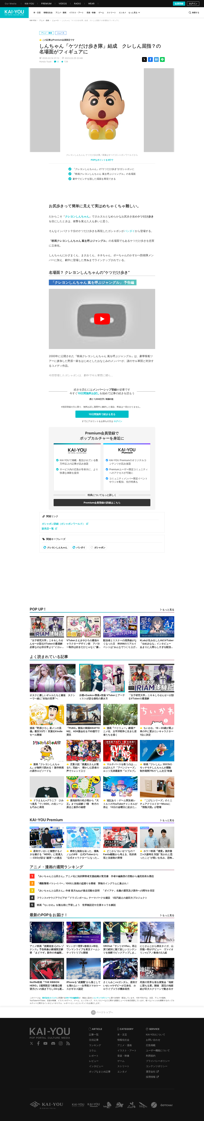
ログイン (193, 3)
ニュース (55, 20)
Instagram (61, 1043)
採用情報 (150, 1076)
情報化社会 (123, 1039)
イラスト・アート (126, 1050)
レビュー (94, 1060)
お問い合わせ (153, 1039)
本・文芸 (122, 1034)
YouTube (45, 1043)
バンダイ (129, 231)
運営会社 (150, 1071)
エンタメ (122, 1071)
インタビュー (96, 1066)
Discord (53, 1043)
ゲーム (121, 1060)
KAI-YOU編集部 (72, 998)
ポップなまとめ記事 (100, 1071)
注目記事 (94, 1039)
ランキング (95, 1045)
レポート (94, 1055)
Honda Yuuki (45, 61)
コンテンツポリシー (101, 998)
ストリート (123, 1066)
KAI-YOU (33, 20)
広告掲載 (150, 1045)
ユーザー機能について (158, 1050)
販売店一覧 (48, 528)
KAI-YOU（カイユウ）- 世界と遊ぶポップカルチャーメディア (14, 13)
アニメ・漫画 (44, 20)
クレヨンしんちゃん (77, 216)
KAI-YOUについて (155, 1034)
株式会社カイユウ (49, 998)
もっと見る (132, 12)
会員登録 (179, 3)
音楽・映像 (123, 1055)
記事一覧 (94, 1034)
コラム (92, 1050)
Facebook (38, 1043)
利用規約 (150, 1055)
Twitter (31, 1043)
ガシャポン (99, 547)
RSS (68, 1043)
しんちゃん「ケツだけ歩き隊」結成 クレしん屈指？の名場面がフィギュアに (100, 49)
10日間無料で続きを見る (102, 414)
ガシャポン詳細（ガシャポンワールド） (63, 523)
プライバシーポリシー (158, 1060)
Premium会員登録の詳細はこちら (102, 502)
